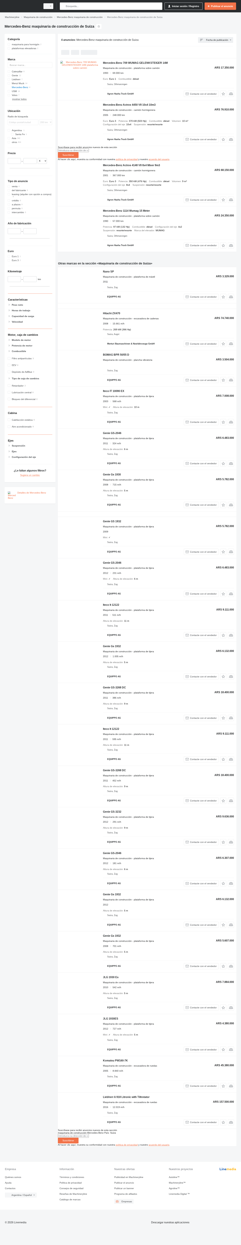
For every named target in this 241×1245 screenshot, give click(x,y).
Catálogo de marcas (70, 1199)
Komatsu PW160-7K (115, 1060)
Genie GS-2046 (112, 433)
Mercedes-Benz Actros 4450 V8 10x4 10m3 (129, 104)
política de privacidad (127, 159)
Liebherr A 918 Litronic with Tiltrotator (126, 1097)
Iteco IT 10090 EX (113, 391)
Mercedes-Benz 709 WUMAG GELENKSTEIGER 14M (135, 62)
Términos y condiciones (72, 1177)
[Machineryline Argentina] (22, 6)
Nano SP (108, 271)
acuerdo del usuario (159, 159)
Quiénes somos (13, 1177)
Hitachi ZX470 (111, 313)
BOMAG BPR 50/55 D (116, 354)
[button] (223, 94)
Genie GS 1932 (112, 521)
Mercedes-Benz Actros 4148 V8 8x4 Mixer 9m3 (131, 165)
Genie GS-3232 (112, 811)
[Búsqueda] (63, 6)
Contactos (10, 1188)
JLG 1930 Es (111, 977)
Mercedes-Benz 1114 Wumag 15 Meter (126, 210)
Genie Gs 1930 (112, 474)
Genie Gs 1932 (112, 646)
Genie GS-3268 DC (114, 687)
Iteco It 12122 (111, 604)
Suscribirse (68, 155)
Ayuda (8, 1182)
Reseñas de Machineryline (73, 1194)
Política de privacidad (71, 1182)
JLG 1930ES (110, 1018)
